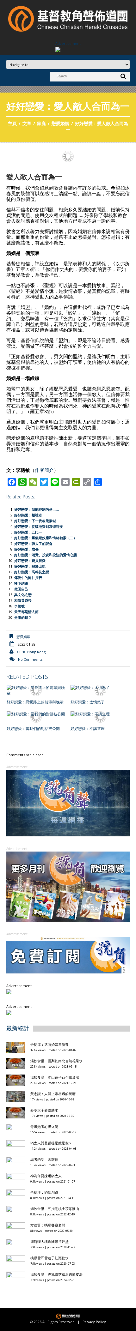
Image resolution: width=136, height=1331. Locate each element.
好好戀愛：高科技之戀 (31, 571)
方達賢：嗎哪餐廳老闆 (47, 1225)
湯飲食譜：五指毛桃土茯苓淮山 (54, 1208)
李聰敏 (19, 606)
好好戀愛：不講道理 (88, 728)
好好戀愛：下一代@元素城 (35, 520)
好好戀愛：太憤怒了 (88, 702)
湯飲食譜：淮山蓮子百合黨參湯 (54, 1077)
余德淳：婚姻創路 (44, 1192)
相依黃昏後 (23, 600)
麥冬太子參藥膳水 (44, 1110)
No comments (30, 659)
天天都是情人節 (28, 611)
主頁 (12, 123)
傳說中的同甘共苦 (28, 577)
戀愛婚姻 (60, 123)
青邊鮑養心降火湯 (44, 1126)
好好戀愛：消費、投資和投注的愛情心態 (45, 554)
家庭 (41, 123)
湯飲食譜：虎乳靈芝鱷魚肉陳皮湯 (56, 1274)
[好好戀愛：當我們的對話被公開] (36, 714)
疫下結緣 (21, 583)
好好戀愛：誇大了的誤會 (33, 543)
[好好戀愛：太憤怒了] (100, 688)
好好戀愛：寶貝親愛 (30, 560)
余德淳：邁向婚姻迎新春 (50, 1044)
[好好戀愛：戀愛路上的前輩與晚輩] (36, 690)
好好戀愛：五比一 (28, 532)
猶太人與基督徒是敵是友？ (51, 1143)
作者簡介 (44, 470)
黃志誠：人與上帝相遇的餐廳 (53, 1093)
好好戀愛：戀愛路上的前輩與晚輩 (35, 702)
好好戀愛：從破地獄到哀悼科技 (38, 526)
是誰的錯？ (23, 617)
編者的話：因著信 (44, 1159)
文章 (26, 123)
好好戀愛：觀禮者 (28, 515)
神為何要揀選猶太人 (46, 1175)
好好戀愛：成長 (26, 549)
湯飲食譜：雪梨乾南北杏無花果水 (56, 1060)
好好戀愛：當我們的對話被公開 (33, 728)
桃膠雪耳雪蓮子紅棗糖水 (49, 1258)
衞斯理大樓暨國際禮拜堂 (49, 1241)
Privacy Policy (94, 1321)
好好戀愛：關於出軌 (30, 566)
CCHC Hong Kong (31, 651)
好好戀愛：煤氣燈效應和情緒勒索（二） (45, 537)
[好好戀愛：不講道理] (100, 714)
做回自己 (21, 589)
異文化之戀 (23, 594)
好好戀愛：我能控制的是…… (36, 509)
